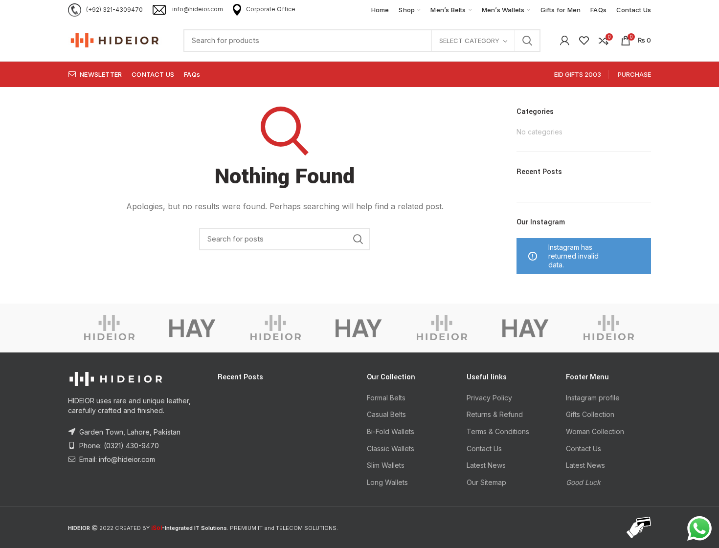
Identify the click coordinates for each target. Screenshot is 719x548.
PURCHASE (634, 74)
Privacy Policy (489, 398)
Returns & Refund (495, 414)
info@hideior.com (197, 9)
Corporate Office (270, 9)
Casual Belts (386, 414)
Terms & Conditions (498, 431)
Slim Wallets (385, 465)
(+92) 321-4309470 (114, 9)
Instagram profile (593, 398)
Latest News (486, 465)
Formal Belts (386, 398)
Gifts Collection (590, 414)
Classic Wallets (390, 448)
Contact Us (484, 448)
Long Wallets (387, 482)
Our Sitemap (486, 482)
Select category (469, 40)
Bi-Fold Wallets (390, 431)
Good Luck (583, 482)
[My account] (564, 40)
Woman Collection (595, 431)
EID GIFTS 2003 (577, 74)
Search (527, 40)
